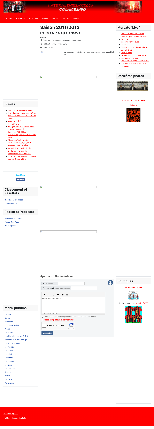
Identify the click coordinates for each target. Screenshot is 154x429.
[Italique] (49, 294)
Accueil (9, 18)
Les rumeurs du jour (129, 58)
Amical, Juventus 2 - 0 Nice (20, 148)
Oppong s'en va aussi (130, 42)
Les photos (9, 354)
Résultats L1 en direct (14, 200)
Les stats (8, 365)
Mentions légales (10, 413)
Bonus (7, 376)
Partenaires (9, 383)
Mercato (77, 18)
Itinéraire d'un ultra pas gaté (17, 340)
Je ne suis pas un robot (55, 326)
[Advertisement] (20, 63)
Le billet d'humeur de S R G (16, 336)
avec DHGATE (142, 303)
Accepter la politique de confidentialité (59, 320)
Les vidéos (9, 361)
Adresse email (56, 288)
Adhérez (133, 105)
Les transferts (10, 350)
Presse (45, 18)
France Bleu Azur (12, 222)
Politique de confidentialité (14, 418)
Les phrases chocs (12, 325)
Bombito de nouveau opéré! (20, 110)
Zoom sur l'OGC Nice (17, 132)
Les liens (8, 379)
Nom (48, 283)
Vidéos (66, 18)
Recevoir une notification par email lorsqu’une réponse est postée (70, 317)
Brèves (7, 318)
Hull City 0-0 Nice (15, 124)
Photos (55, 18)
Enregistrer (47, 333)
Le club (8, 314)
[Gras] (44, 294)
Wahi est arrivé (14, 121)
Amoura (124, 39)
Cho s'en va (126, 44)
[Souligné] (53, 294)
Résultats (20, 18)
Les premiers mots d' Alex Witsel (135, 61)
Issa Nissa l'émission (13, 218)
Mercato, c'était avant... (18, 140)
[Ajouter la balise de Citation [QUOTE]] (58, 294)
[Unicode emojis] (67, 294)
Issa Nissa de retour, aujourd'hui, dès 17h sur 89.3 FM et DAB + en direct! (22, 116)
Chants (7, 372)
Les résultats (10, 347)
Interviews (33, 18)
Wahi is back (126, 52)
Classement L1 (11, 203)
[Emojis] (62, 294)
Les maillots (10, 368)
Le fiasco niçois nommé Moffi (133, 55)
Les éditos (9, 332)
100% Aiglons (10, 225)
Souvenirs (9, 358)
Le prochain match (12, 343)
